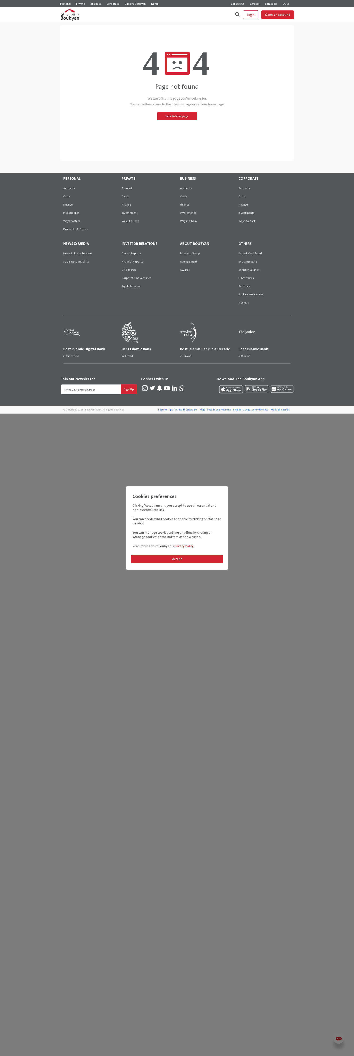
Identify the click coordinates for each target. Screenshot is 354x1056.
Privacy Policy (183, 546)
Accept (177, 559)
